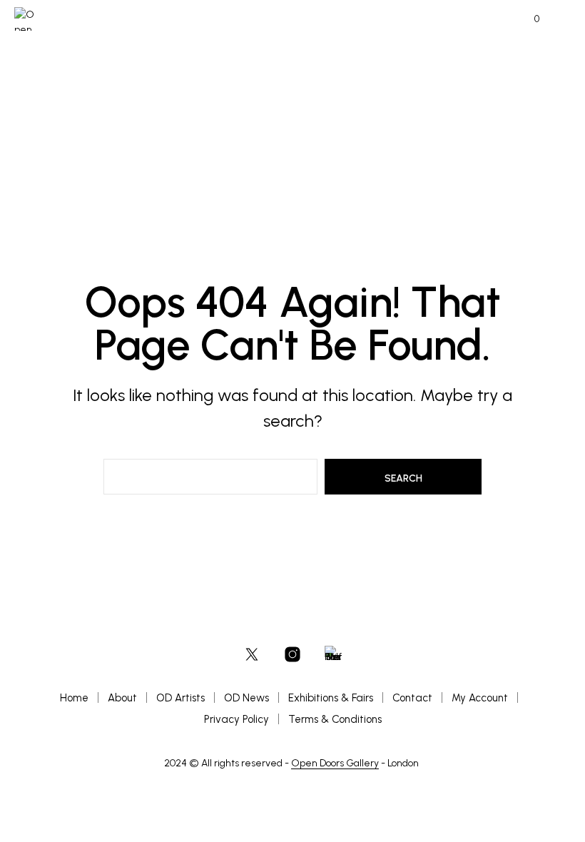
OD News (246, 697)
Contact (412, 697)
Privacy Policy (236, 719)
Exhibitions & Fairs (330, 697)
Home (74, 697)
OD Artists (180, 697)
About (122, 697)
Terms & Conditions (335, 719)
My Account (480, 697)
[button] (527, 19)
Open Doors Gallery (335, 763)
